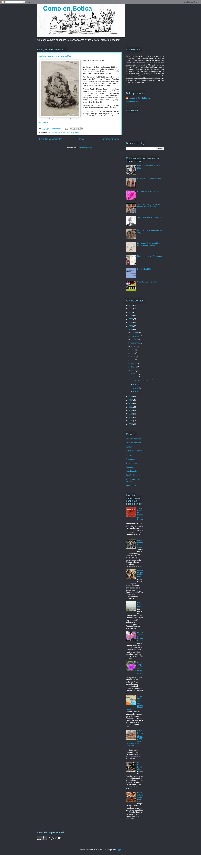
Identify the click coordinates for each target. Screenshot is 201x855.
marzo (134, 364)
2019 (131, 329)
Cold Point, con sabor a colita (149, 179)
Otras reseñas (131, 463)
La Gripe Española (139, 766)
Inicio (82, 139)
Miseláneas (130, 459)
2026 (131, 305)
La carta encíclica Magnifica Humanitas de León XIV (148, 244)
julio (133, 350)
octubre (134, 339)
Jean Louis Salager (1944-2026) (149, 217)
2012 (131, 417)
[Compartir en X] (76, 128)
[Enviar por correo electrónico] (71, 128)
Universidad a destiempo (140, 796)
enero (133, 371)
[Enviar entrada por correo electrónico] (66, 129)
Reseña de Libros (133, 475)
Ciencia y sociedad (133, 439)
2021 (131, 323)
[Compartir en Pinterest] (81, 128)
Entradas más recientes (50, 139)
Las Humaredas (139, 604)
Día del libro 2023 (144, 269)
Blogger (118, 850)
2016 (131, 403)
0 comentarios (56, 129)
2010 (131, 424)
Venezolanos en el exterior (68, 132)
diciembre (135, 332)
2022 (131, 319)
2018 (131, 397)
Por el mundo (131, 471)
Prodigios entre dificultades (148, 192)
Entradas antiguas (110, 139)
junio (133, 353)
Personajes (52, 132)
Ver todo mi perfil (132, 102)
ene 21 (136, 377)
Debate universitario (134, 451)
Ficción (129, 455)
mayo (133, 357)
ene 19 (136, 384)
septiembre (135, 343)
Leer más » (43, 122)
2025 (131, 309)
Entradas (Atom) (85, 148)
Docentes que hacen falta (140, 573)
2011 (131, 421)
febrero (134, 367)
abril (133, 360)
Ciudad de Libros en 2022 (147, 282)
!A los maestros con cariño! (55, 56)
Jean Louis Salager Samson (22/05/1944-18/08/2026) (148, 205)
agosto (134, 346)
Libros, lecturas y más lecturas (149, 256)
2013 (131, 414)
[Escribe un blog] (74, 128)
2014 (131, 410)
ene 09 (136, 391)
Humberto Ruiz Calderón (139, 98)
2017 (131, 400)
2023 (131, 316)
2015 (131, 407)
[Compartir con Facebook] (79, 128)
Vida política (131, 485)
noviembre (135, 336)
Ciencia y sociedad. (134, 443)
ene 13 (136, 388)
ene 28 (136, 374)
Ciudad (129, 447)
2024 (131, 312)
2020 (131, 326)
